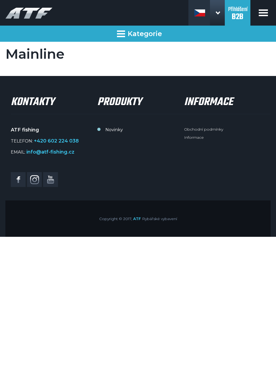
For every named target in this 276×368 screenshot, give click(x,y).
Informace (194, 137)
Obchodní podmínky (203, 129)
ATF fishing (29, 13)
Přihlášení (237, 10)
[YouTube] (50, 179)
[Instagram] (34, 179)
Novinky (114, 129)
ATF (137, 218)
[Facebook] (18, 179)
